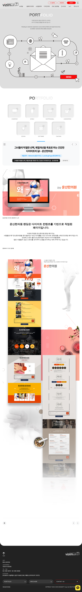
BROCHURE (33, 581)
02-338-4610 (7, 571)
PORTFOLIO (7, 581)
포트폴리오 (62, 2)
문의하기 (71, 2)
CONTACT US (60, 581)
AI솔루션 (53, 2)
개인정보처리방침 (6, 587)
